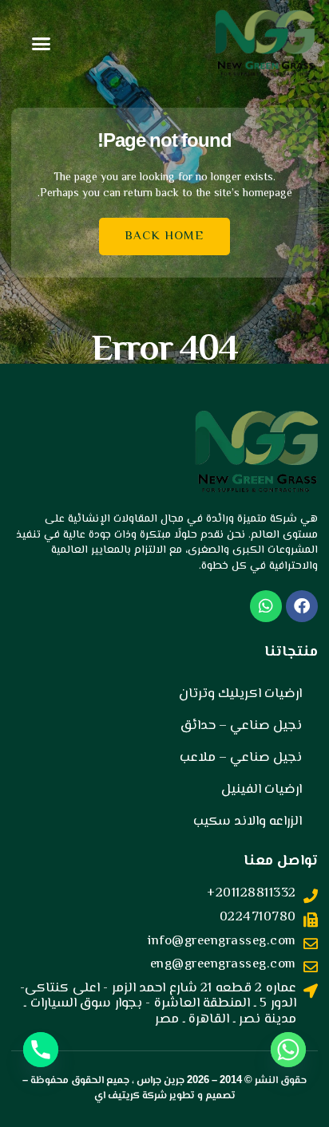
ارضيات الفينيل (261, 789)
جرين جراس (160, 1081)
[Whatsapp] (288, 1049)
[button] (41, 44)
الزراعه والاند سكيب (247, 821)
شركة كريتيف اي (130, 1096)
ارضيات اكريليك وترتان (240, 694)
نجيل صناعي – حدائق (241, 725)
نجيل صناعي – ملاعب (241, 757)
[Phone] (40, 1049)
